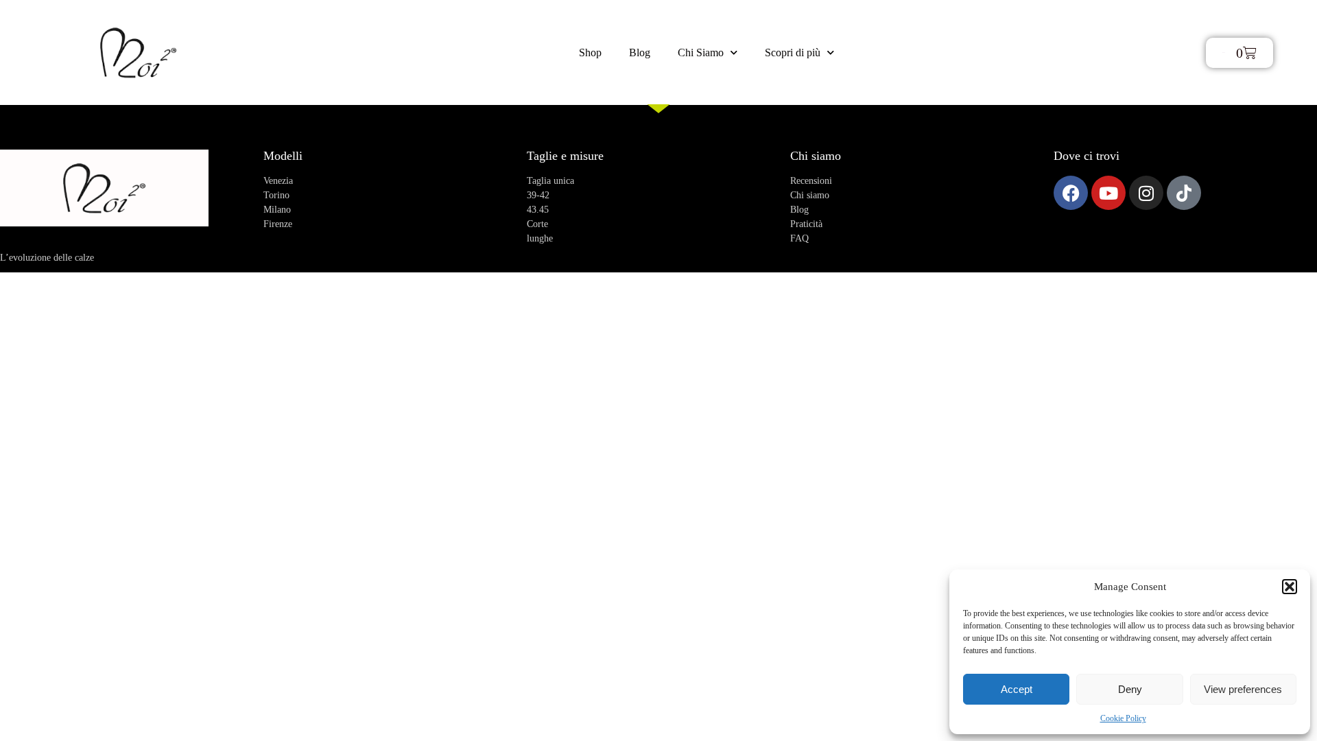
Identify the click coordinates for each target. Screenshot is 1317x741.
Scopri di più (792, 52)
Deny (1130, 689)
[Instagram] (1146, 193)
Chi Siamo (701, 52)
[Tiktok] (1184, 193)
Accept (1016, 689)
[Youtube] (1108, 193)
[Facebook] (1071, 193)
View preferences (1243, 689)
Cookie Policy (1123, 718)
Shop (590, 52)
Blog (639, 52)
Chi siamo (815, 156)
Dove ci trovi (1086, 156)
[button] (1289, 586)
